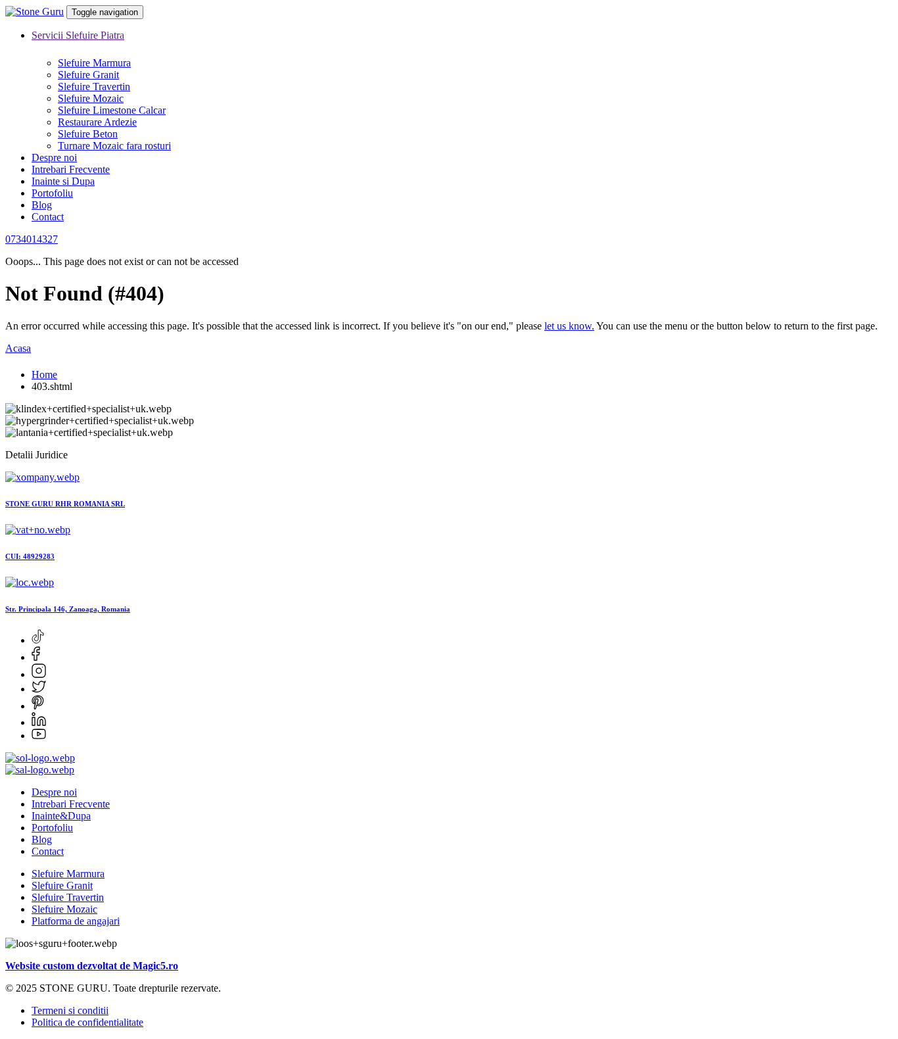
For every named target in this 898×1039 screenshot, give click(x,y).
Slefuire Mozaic (91, 98)
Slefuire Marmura (94, 62)
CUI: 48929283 (30, 556)
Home (44, 374)
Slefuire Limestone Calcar (112, 110)
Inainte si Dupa (63, 181)
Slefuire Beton (88, 133)
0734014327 (31, 239)
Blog (42, 204)
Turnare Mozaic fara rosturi (114, 145)
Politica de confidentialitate (87, 1022)
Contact (48, 216)
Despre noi (54, 157)
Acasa (18, 348)
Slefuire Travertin (94, 86)
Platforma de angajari (76, 921)
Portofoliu (52, 193)
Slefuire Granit (88, 74)
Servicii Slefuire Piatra (78, 35)
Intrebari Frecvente (71, 169)
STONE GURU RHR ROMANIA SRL (65, 504)
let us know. (569, 325)
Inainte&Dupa (61, 815)
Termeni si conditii (70, 1010)
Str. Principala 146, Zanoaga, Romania (67, 609)
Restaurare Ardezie (97, 122)
